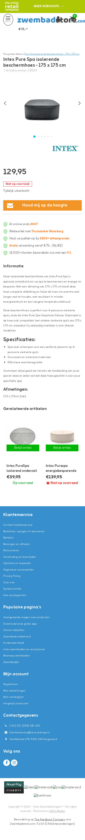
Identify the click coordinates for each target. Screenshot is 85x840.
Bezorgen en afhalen (16, 544)
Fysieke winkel (12, 589)
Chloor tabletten (14, 630)
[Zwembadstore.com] (11, 6)
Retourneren (11, 550)
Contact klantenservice (17, 525)
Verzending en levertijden (19, 557)
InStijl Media (57, 811)
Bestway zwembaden (16, 655)
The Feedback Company (49, 819)
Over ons (8, 582)
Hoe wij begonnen (14, 595)
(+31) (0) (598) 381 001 (24, 726)
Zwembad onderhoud (17, 636)
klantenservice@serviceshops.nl (29, 732)
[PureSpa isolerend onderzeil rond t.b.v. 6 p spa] (23, 436)
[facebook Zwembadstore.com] (6, 762)
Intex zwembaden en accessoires (24, 649)
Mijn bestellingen (14, 690)
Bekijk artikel (23, 447)
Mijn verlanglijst (13, 697)
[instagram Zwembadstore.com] (14, 762)
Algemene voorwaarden (18, 570)
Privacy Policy (12, 576)
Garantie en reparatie (17, 563)
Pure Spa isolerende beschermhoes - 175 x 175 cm (52, 54)
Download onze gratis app (20, 624)
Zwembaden (11, 662)
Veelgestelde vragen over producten (26, 617)
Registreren (10, 684)
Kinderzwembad (13, 643)
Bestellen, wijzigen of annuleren (23, 531)
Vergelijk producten (16, 703)
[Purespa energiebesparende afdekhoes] (62, 436)
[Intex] (65, 148)
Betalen (8, 537)
